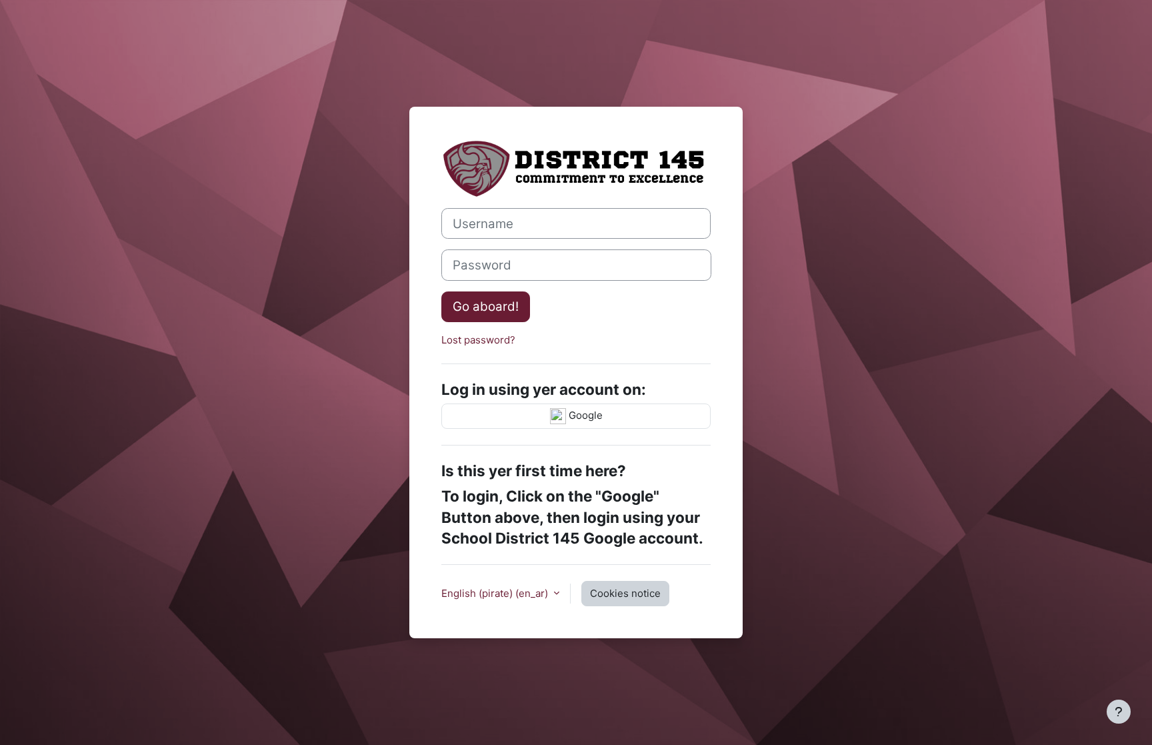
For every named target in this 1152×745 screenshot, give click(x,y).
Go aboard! (486, 306)
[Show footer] (1119, 712)
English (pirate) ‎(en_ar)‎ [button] (496, 593)
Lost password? (478, 339)
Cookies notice (625, 593)
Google (584, 415)
